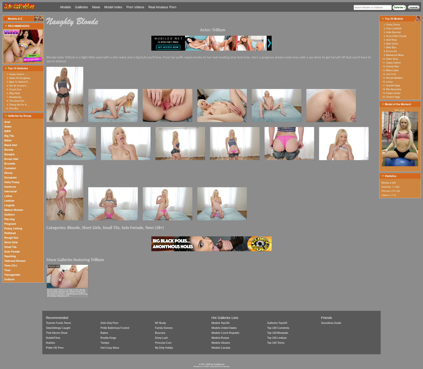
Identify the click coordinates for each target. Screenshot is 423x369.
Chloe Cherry (393, 24)
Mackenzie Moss (395, 55)
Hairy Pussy (11, 182)
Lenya (389, 81)
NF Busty (160, 323)
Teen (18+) (10, 265)
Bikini (7, 140)
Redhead (10, 233)
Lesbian (9, 200)
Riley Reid (14, 93)
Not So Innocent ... (19, 85)
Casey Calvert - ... (18, 74)
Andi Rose (391, 39)
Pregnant (10, 224)
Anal (7, 122)
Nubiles (50, 342)
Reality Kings (108, 337)
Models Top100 (221, 323)
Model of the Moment (398, 104)
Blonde (8, 150)
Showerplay (15, 97)
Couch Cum (15, 89)
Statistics (390, 176)
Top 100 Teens (275, 342)
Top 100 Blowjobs (277, 332)
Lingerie (9, 205)
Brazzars (160, 332)
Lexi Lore (391, 74)
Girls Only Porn (109, 323)
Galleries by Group (19, 116)
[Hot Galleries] (19, 10)
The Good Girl (16, 100)
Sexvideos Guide (331, 323)
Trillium (218, 30)
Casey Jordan (393, 93)
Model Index (113, 7)
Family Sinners (164, 327)
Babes (104, 332)
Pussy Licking (13, 228)
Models (65, 7)
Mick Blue (391, 47)
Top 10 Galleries (18, 68)
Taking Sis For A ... (19, 104)
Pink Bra (13, 108)
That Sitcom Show (56, 332)
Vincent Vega (393, 96)
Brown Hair (11, 159)
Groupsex (10, 177)
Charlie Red (392, 66)
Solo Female (12, 251)
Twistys (104, 342)
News (96, 7)
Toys (7, 270)
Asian (8, 126)
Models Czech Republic (226, 332)
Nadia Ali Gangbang (19, 78)
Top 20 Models (394, 19)
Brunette (9, 163)
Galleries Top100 (277, 323)
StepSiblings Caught (58, 327)
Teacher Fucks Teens (58, 323)
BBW (7, 131)
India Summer (393, 32)
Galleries (81, 7)
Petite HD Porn (55, 347)
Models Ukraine (221, 342)
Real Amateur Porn (162, 7)
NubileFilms (53, 337)
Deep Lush (161, 337)
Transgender (12, 275)
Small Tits (10, 247)
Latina (8, 196)
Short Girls (11, 242)
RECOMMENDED (19, 26)
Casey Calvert (393, 62)
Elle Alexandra (393, 89)
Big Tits (9, 136)
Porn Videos (135, 7)
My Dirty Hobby (164, 347)
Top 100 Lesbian (277, 337)
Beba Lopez (392, 70)
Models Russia (220, 337)
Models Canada (221, 347)
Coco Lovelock (394, 28)
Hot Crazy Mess (109, 347)
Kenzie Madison (394, 77)
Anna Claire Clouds (396, 36)
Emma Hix (391, 51)
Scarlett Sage (393, 85)
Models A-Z (15, 19)
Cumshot (10, 168)
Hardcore (10, 187)
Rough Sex (11, 237)
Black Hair (10, 145)
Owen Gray (392, 58)
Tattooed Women (15, 261)
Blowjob (9, 154)
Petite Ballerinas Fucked (114, 327)
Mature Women (13, 210)
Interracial (10, 191)
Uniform (9, 279)
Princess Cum (163, 342)
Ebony (8, 173)
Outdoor (9, 214)
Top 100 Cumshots (278, 327)
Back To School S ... (19, 81)
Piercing (9, 219)
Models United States (224, 327)
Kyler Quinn (392, 43)
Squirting (10, 256)
